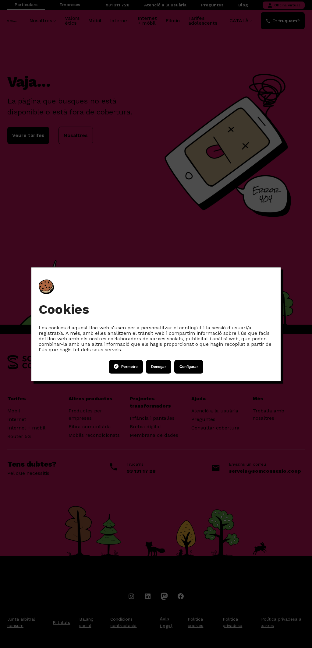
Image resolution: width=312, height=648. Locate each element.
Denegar (158, 367)
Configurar (188, 367)
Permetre (129, 367)
